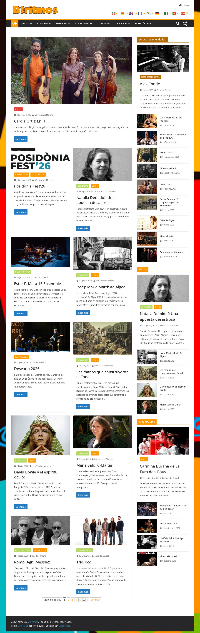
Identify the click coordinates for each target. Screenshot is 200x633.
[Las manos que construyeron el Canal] (102, 338)
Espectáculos (143, 23)
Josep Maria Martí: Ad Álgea (100, 286)
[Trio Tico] (102, 530)
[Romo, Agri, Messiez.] (40, 530)
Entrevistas (63, 23)
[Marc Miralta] (147, 239)
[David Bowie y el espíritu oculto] (40, 435)
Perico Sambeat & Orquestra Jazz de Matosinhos (169, 202)
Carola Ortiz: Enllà (29, 121)
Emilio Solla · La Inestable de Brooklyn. (173, 136)
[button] (30, 23)
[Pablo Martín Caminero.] (147, 255)
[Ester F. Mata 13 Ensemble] (40, 252)
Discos (25, 23)
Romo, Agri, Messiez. (32, 562)
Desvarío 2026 (27, 368)
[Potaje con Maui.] (147, 526)
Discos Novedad (22, 272)
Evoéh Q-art (166, 184)
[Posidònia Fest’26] (40, 158)
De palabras (123, 23)
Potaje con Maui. (168, 523)
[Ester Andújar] (147, 223)
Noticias (106, 23)
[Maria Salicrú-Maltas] (102, 431)
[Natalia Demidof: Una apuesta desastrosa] (102, 164)
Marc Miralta (166, 236)
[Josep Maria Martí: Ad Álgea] (102, 253)
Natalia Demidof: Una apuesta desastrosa (95, 200)
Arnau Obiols (167, 152)
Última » (95, 599)
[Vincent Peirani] (147, 171)
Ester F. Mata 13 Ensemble (37, 283)
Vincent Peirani (168, 168)
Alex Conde (150, 83)
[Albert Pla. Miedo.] (147, 559)
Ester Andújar (167, 220)
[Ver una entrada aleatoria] (185, 23)
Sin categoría (40, 550)
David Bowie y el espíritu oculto (36, 474)
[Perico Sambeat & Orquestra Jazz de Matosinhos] (147, 204)
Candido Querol (40, 277)
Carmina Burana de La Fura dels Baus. (160, 468)
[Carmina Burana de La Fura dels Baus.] (163, 441)
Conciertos (44, 23)
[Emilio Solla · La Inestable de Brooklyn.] (147, 138)
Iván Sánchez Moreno (44, 115)
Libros (95, 186)
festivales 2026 (38, 174)
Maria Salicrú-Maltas (94, 465)
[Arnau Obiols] (147, 155)
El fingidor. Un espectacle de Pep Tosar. (173, 507)
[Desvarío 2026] (40, 337)
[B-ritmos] (14, 23)
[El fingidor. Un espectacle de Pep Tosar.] (147, 509)
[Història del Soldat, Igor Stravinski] (147, 542)
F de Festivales (83, 23)
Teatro (144, 459)
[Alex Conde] (163, 58)
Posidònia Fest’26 (29, 186)
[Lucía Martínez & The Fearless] (147, 121)
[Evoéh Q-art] (147, 187)
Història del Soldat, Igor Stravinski (172, 540)
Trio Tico (83, 562)
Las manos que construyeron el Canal (102, 374)
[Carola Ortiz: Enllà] (71, 70)
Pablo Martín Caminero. (172, 252)
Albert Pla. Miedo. (169, 556)
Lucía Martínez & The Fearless (171, 119)
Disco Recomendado (150, 77)
